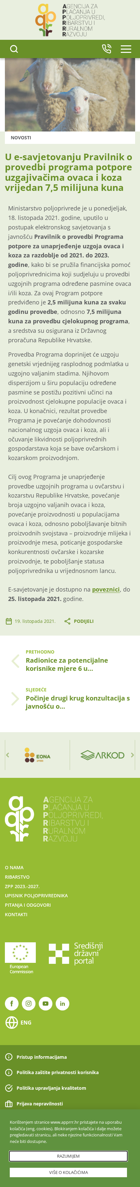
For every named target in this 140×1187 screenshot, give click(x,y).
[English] (106, 49)
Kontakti (16, 914)
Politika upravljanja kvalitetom (51, 1088)
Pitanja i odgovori (28, 905)
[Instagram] (28, 1003)
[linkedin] (62, 1003)
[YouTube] (45, 1003)
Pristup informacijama (42, 1057)
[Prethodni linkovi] (7, 755)
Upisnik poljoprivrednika (36, 895)
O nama (14, 867)
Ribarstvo (17, 877)
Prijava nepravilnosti (40, 1104)
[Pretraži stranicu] (14, 49)
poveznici (106, 589)
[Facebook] (12, 1003)
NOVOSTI (21, 137)
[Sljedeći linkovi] (132, 755)
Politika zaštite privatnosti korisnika (58, 1072)
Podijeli (84, 621)
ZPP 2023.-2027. (22, 886)
